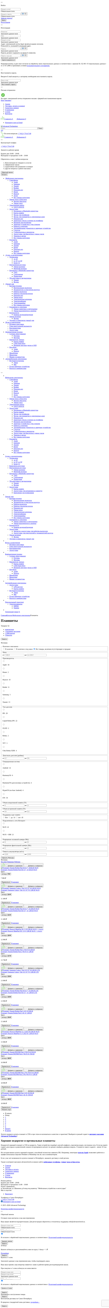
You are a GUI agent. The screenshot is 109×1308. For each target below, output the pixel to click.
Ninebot (16, 608)
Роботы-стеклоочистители (23, 293)
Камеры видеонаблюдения (23, 315)
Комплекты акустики (17, 466)
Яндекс (16, 282)
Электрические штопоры (23, 299)
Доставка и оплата (12, 1169)
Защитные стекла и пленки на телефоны (28, 221)
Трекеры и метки (20, 236)
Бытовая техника (15, 286)
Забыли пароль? (6, 18)
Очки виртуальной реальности (20, 326)
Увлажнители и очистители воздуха (27, 290)
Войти (4, 20)
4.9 (2, 130)
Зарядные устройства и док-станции (27, 224)
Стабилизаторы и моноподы (24, 232)
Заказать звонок (7, 1241)
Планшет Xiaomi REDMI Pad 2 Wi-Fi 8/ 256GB (17, 1054)
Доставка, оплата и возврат (15, 106)
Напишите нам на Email (13, 122)
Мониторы (13, 355)
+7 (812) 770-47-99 (24, 133)
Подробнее (5, 1253)
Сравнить (8, 119)
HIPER (16, 606)
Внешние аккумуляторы (22, 222)
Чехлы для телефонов (21, 215)
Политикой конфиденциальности (61, 1237)
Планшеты (13, 240)
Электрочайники (20, 301)
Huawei (16, 194)
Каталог (4, 174)
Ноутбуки (12, 347)
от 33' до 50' (18, 261)
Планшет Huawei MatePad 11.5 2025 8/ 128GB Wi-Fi (19, 1033)
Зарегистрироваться (8, 60)
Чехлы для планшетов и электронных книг (29, 217)
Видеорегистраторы (16, 361)
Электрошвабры (19, 303)
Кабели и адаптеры (21, 226)
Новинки (10, 862)
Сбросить (8, 635)
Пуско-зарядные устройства (19, 366)
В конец (8, 1131)
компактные (9, 629)
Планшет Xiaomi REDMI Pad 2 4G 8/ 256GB (17, 1095)
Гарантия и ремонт (12, 108)
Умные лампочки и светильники (25, 309)
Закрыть (4, 639)
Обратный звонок (7, 172)
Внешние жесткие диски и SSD (25, 345)
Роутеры (17, 336)
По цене (4, 862)
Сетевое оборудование (17, 334)
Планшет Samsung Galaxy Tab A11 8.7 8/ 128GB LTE (20, 972)
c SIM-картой (10, 633)
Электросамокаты (15, 604)
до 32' (16, 259)
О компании (9, 110)
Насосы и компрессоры (17, 368)
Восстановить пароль (9, 84)
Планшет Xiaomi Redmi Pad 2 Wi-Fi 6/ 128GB (17, 952)
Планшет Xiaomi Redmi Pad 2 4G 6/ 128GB (16, 1013)
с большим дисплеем (12, 631)
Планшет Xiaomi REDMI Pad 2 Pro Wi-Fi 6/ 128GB (19, 1074)
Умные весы (18, 297)
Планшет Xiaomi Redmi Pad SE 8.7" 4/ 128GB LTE (19, 993)
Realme (16, 188)
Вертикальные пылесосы (23, 288)
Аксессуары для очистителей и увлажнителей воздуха (33, 533)
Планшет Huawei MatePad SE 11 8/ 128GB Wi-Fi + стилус (21, 931)
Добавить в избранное (35, 866)
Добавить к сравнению (14, 866)
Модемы (17, 338)
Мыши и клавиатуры (17, 357)
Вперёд (7, 1129)
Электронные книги (16, 205)
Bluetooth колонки (20, 268)
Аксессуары (13, 209)
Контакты (8, 114)
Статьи (7, 112)
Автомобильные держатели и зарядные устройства (32, 228)
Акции (7, 104)
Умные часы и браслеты (18, 199)
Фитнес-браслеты (20, 201)
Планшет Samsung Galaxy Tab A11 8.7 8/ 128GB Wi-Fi (20, 890)
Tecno (16, 196)
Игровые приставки (16, 324)
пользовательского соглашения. (38, 66)
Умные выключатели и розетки (25, 311)
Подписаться (6, 882)
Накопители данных (16, 340)
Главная (8, 1165)
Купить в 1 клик (7, 1288)
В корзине (15, 882)
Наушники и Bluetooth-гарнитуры (26, 211)
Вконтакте (9, 1194)
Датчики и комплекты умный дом (21, 320)
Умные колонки (19, 267)
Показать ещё (6, 1109)
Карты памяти (19, 213)
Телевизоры (13, 257)
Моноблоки (13, 353)
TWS (15, 272)
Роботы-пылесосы (20, 292)
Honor (16, 192)
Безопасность (14, 313)
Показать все (18, 190)
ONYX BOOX (19, 207)
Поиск (40, 128)
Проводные (18, 276)
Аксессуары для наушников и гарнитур (28, 491)
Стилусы (17, 230)
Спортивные (18, 274)
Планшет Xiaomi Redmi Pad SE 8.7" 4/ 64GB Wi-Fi (19, 870)
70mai (16, 363)
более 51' (17, 263)
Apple (16, 182)
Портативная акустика (17, 265)
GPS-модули (18, 587)
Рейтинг (17, 862)
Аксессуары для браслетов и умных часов (29, 234)
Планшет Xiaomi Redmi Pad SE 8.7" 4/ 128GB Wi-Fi (19, 911)
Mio (15, 364)
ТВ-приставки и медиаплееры (20, 278)
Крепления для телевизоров (24, 493)
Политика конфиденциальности (12, 1209)
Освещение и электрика (18, 307)
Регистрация (5, 22)
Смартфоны (13, 180)
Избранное (21, 119)
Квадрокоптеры (15, 328)
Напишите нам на (12, 1202)
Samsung (17, 184)
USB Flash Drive (19, 343)
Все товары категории (22, 197)
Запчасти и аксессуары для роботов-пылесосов (31, 531)
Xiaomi (16, 186)
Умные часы (18, 203)
